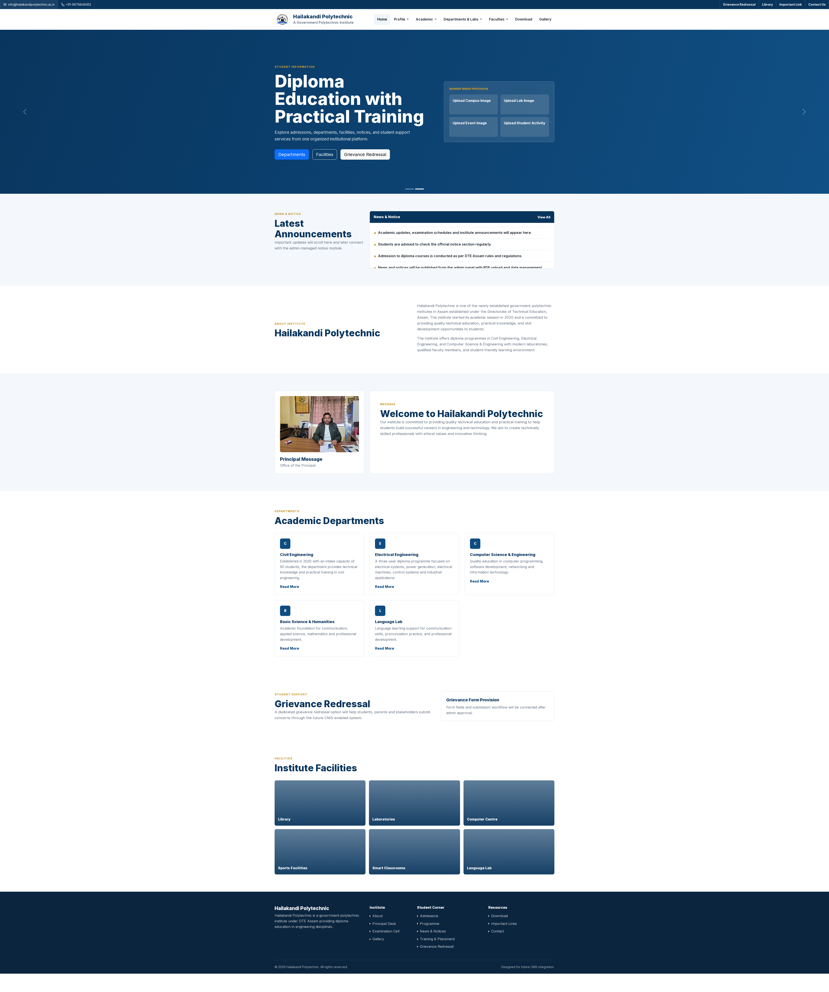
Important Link (790, 4)
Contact (497, 949)
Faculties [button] (497, 19)
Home (382, 19)
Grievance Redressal (739, 4)
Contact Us (817, 4)
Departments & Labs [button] (461, 19)
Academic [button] (425, 19)
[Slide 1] (409, 207)
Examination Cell (385, 949)
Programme (429, 942)
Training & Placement (437, 957)
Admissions (429, 934)
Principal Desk (384, 942)
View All (544, 235)
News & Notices (433, 949)
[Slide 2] (419, 207)
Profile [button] (400, 19)
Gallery (545, 19)
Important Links (504, 942)
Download (523, 19)
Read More (289, 605)
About (377, 934)
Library (767, 4)
